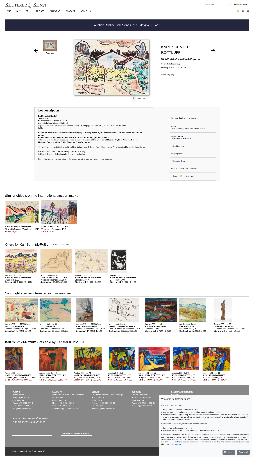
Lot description (48, 110)
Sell (28, 11)
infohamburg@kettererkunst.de (65, 408)
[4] (213, 51)
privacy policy (175, 444)
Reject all (228, 452)
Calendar (54, 11)
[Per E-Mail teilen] (180, 176)
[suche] (228, 5)
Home (8, 11)
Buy (18, 11)
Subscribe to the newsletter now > (76, 433)
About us (85, 11)
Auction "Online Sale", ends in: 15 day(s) (122, 25)
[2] (36, 51)
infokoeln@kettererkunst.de (143, 406)
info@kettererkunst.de (21, 408)
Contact (70, 11)
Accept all (243, 452)
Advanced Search (241, 4)
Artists (40, 11)
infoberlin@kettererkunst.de (103, 408)
